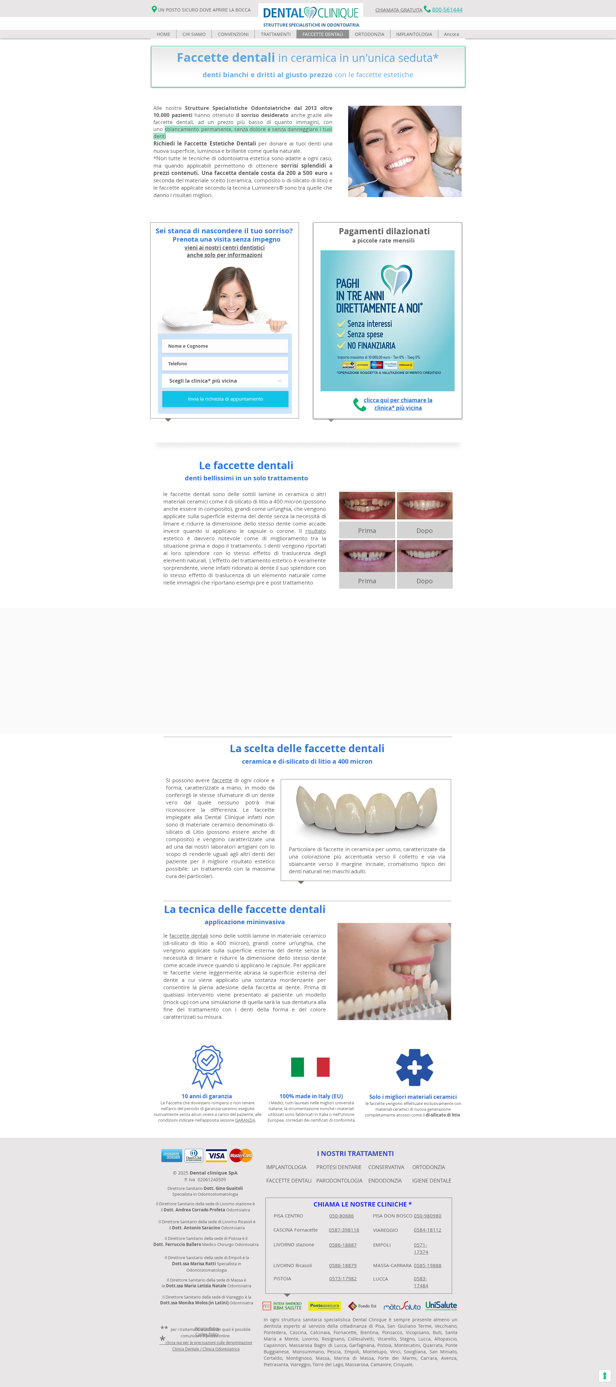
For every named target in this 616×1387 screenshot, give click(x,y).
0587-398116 (344, 1229)
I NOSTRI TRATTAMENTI (355, 1153)
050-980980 (427, 1215)
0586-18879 (343, 1265)
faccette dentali (188, 935)
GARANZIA (245, 1120)
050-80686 (341, 1215)
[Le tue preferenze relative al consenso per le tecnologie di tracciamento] (605, 1376)
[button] (275, 34)
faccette (222, 780)
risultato (315, 531)
